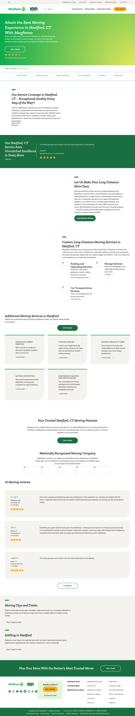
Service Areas (22, 75)
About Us (90, 703)
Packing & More (90, 9)
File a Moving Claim (116, 690)
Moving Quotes (42, 75)
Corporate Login (115, 686)
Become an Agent (111, 2)
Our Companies (84, 75)
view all (8, 159)
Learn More (20, 357)
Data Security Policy (32, 713)
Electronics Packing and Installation (69, 377)
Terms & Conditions (57, 713)
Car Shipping (76, 299)
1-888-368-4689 (101, 711)
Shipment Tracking (96, 2)
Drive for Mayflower (116, 694)
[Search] (45, 9)
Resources (118, 75)
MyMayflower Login (69, 2)
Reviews (102, 75)
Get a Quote (120, 9)
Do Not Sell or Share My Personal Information (94, 713)
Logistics (112, 698)
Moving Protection (25, 376)
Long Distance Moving (85, 218)
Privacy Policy (45, 713)
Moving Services (77, 9)
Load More (67, 586)
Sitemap (112, 703)
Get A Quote (67, 328)
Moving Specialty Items (113, 342)
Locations (123, 2)
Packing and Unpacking (80, 277)
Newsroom (113, 681)
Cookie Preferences (72, 713)
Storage (108, 274)
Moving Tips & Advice (104, 9)
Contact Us (82, 2)
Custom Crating (66, 342)
